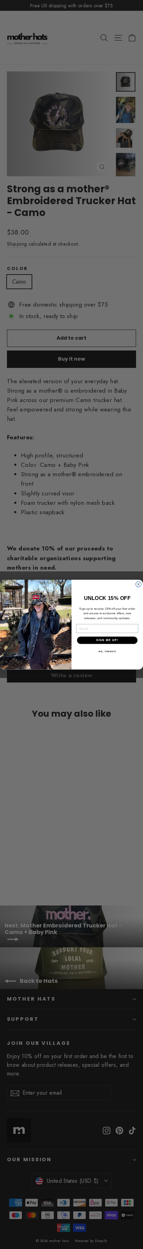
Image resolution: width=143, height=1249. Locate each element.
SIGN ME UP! (107, 640)
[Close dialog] (138, 584)
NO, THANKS (107, 651)
